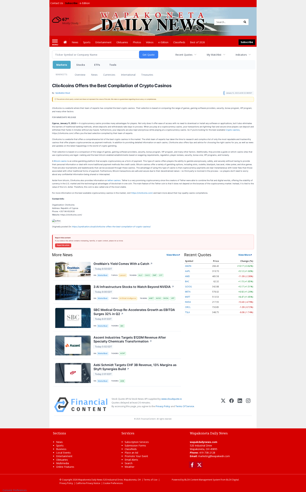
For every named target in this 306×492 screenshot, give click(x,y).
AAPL (187, 271)
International (128, 74)
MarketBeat (102, 275)
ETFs (97, 64)
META (188, 291)
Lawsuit (123, 275)
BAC (187, 281)
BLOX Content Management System (202, 479)
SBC (122, 326)
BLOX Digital (232, 479)
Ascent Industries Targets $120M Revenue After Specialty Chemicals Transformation (130, 339)
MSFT (187, 296)
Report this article (63, 245)
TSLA (187, 312)
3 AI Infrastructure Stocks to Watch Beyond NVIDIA (134, 287)
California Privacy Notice (88, 483)
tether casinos (114, 180)
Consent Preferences (15, 490)
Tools (112, 64)
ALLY (140, 275)
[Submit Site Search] (244, 22)
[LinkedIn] (239, 404)
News (94, 74)
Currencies (109, 74)
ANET (151, 298)
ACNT (122, 353)
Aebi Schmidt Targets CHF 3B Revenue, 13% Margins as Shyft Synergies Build (135, 367)
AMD (187, 276)
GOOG (188, 286)
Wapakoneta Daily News (90, 479)
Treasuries (147, 74)
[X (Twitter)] (223, 404)
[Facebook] (231, 404)
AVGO (158, 298)
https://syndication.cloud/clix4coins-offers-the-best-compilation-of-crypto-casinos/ (111, 226)
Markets (61, 64)
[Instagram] (248, 404)
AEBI (122, 381)
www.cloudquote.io (171, 398)
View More (172, 254)
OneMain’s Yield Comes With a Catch (123, 264)
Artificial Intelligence (128, 298)
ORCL (188, 307)
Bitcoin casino (60, 161)
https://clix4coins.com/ (142, 193)
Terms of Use (150, 479)
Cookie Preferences (113, 483)
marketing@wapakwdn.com (214, 456)
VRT (172, 298)
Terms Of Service (184, 406)
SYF (161, 275)
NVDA (165, 298)
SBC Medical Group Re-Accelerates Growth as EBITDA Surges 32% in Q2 (134, 312)
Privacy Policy (163, 406)
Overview (80, 74)
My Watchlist (214, 54)
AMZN (188, 266)
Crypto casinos (233, 130)
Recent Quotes (183, 54)
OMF (155, 275)
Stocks (80, 64)
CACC (147, 275)
